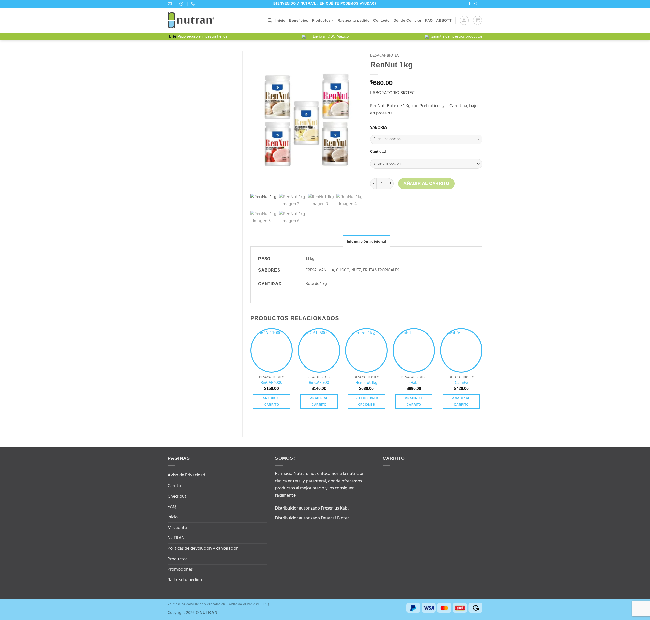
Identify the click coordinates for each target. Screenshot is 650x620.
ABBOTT (444, 20)
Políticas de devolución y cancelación (203, 548)
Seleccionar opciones (366, 401)
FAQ (429, 20)
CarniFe (461, 383)
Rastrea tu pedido (354, 20)
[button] (464, 20)
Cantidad (378, 151)
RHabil (413, 383)
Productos (321, 20)
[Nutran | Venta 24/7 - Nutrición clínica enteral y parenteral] (191, 20)
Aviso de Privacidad (186, 475)
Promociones (180, 569)
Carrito (174, 486)
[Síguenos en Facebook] (470, 4)
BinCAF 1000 (271, 383)
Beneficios (298, 20)
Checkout (177, 496)
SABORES (378, 127)
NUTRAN (176, 538)
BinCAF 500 (319, 383)
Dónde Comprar (408, 20)
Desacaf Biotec (384, 56)
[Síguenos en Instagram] (475, 4)
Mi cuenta (177, 527)
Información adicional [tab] (366, 241)
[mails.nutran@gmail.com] (170, 3)
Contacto (381, 20)
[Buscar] (270, 20)
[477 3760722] (193, 3)
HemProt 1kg (366, 383)
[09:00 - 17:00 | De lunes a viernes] (182, 3)
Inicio (280, 20)
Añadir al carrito (426, 183)
